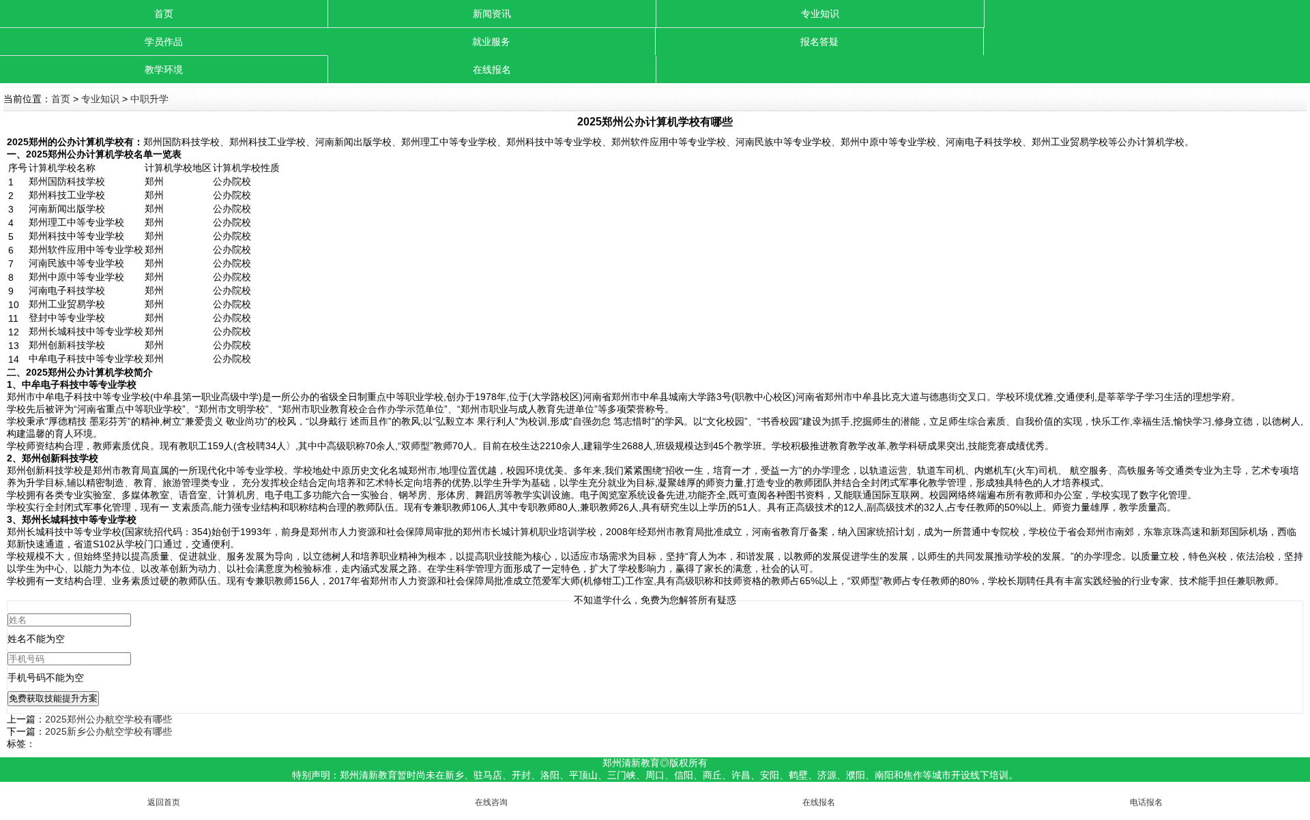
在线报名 (492, 69)
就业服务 (491, 41)
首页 (163, 13)
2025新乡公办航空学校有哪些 (108, 731)
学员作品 (164, 41)
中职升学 (149, 98)
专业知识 (820, 13)
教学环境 (164, 69)
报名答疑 (819, 41)
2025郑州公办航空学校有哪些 (108, 719)
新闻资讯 (492, 13)
